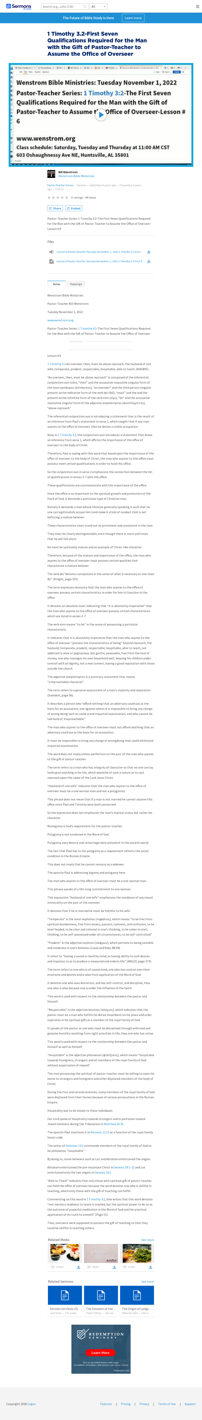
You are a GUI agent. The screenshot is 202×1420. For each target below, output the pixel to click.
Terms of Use (167, 1404)
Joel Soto (55, 1313)
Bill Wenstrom (68, 172)
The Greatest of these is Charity (107, 1309)
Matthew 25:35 (113, 1124)
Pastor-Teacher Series (60, 185)
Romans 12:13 (100, 1132)
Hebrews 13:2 (74, 1146)
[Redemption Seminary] (101, 1349)
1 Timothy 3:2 (87, 328)
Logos (31, 1404)
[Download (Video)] (149, 261)
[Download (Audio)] (149, 252)
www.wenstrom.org (60, 320)
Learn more (133, 18)
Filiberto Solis (130, 1313)
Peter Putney (94, 1313)
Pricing (126, 1404)
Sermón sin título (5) (64, 1309)
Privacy (144, 1404)
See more (147, 1240)
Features (106, 1404)
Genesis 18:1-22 (124, 1167)
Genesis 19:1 (103, 1172)
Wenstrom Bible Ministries (76, 176)
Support (190, 1404)
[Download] (78, 1267)
